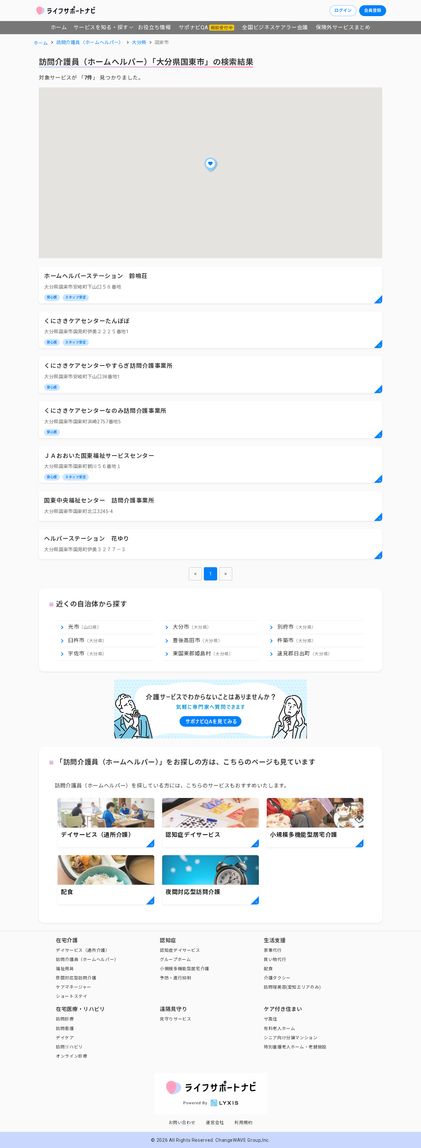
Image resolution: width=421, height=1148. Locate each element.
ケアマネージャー (73, 987)
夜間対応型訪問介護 (76, 977)
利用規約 (244, 1122)
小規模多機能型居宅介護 (184, 968)
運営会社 (215, 1122)
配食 (268, 968)
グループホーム (175, 959)
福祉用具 (65, 968)
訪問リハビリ (69, 1046)
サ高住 (270, 1019)
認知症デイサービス (180, 950)
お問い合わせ (182, 1122)
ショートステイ (71, 996)
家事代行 (273, 950)
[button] (210, 164)
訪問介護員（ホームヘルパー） (87, 959)
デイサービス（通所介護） (83, 950)
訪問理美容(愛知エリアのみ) (292, 987)
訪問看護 (65, 1028)
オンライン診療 (71, 1056)
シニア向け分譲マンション (291, 1037)
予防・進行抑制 (175, 977)
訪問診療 (65, 1019)
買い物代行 (275, 959)
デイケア (65, 1037)
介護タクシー (277, 977)
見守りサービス (175, 1019)
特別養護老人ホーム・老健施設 (295, 1046)
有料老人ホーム (279, 1028)
